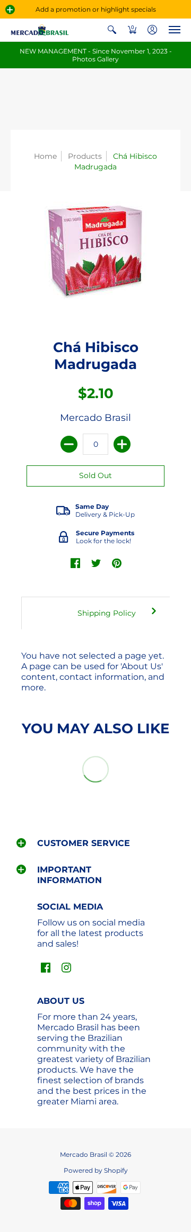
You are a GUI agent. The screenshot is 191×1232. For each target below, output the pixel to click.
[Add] (122, 444)
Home (45, 156)
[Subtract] (68, 444)
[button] (10, 9)
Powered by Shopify (96, 1170)
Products (85, 156)
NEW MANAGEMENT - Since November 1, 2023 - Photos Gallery (96, 55)
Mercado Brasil (95, 418)
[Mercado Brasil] (40, 30)
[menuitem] (112, 30)
